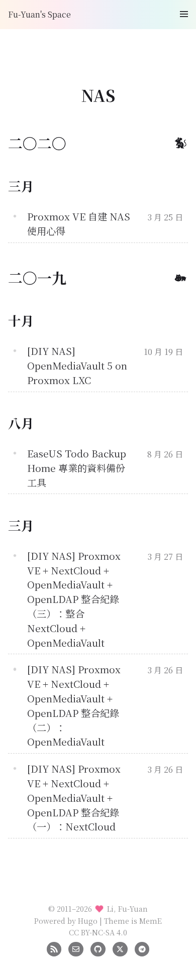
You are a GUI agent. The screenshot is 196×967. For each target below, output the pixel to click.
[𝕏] (120, 947)
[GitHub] (97, 947)
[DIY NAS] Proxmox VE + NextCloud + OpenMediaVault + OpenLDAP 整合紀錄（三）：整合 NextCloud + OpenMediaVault (74, 599)
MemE (150, 920)
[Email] (75, 947)
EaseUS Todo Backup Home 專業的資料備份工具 (76, 467)
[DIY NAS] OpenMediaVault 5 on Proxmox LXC (77, 365)
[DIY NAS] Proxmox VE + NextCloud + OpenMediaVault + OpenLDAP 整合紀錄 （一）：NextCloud (74, 797)
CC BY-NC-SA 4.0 (98, 932)
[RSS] (54, 947)
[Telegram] (142, 947)
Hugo (87, 920)
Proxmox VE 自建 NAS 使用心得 (78, 223)
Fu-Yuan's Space (39, 14)
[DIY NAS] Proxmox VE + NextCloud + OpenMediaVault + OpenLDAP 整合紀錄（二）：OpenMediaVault (74, 705)
